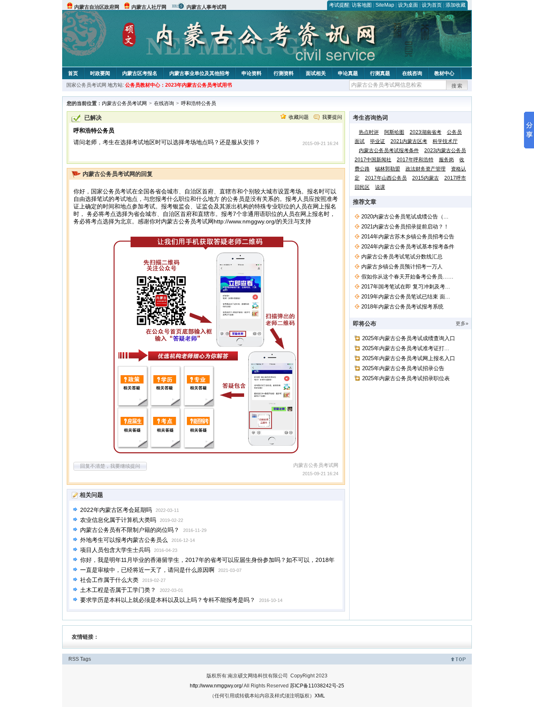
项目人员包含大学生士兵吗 (115, 550)
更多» (462, 323)
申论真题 (348, 73)
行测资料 (284, 73)
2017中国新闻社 (373, 160)
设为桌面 (408, 5)
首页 (73, 73)
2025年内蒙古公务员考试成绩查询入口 (408, 338)
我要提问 (332, 117)
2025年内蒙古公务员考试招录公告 (403, 368)
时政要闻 (100, 73)
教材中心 (444, 73)
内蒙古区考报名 (139, 73)
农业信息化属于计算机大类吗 (118, 519)
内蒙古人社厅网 (148, 7)
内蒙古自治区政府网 (96, 7)
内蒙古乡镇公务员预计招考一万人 (402, 266)
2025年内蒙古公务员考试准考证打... (405, 348)
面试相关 (316, 73)
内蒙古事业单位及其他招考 (199, 73)
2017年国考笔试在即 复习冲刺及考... (405, 286)
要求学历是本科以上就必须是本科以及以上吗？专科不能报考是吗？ (167, 600)
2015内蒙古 (425, 178)
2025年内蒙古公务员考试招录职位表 (406, 378)
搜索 (457, 86)
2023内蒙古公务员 (445, 150)
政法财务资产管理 (426, 169)
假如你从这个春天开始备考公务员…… (407, 276)
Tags (85, 659)
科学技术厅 (445, 141)
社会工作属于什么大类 (109, 580)
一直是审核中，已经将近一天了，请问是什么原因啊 (147, 570)
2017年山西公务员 (386, 178)
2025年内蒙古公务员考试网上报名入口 (408, 358)
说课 (380, 187)
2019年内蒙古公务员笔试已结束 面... (405, 296)
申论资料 (252, 73)
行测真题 (380, 73)
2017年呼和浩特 (415, 160)
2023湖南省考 (425, 132)
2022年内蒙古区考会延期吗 (116, 509)
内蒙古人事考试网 (206, 7)
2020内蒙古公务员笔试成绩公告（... (404, 216)
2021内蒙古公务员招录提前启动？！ (405, 226)
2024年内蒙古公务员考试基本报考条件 (407, 246)
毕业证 (377, 141)
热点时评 (369, 132)
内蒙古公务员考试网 (124, 103)
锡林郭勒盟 (387, 169)
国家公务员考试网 (86, 85)
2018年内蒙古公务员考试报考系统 (402, 306)
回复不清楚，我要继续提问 (110, 466)
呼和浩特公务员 (198, 103)
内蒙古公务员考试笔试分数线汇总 (402, 256)
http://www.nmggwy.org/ (245, 221)
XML (320, 696)
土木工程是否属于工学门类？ (118, 590)
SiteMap (384, 5)
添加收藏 (456, 5)
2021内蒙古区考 (408, 141)
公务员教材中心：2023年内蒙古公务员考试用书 (178, 85)
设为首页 (432, 5)
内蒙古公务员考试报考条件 (389, 150)
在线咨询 (412, 73)
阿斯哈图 (394, 132)
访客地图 (362, 5)
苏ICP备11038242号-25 (317, 686)
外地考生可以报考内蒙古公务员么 (124, 540)
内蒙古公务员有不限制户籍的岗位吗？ (129, 529)
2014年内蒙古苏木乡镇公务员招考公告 (407, 236)
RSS (73, 659)
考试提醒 (339, 5)
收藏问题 (299, 117)
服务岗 (446, 160)
